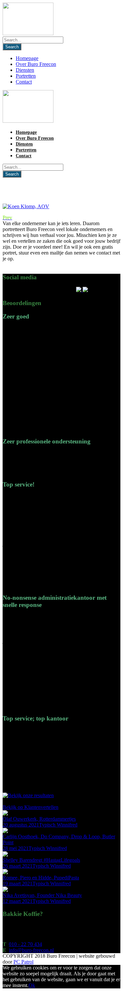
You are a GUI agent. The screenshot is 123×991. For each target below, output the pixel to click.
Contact (24, 82)
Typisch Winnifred (58, 825)
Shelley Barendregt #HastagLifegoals (41, 860)
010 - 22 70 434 (25, 944)
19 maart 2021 (17, 883)
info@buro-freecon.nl (31, 950)
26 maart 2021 (17, 866)
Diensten (25, 70)
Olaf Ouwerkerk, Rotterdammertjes (39, 819)
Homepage (27, 58)
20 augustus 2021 (21, 825)
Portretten (26, 76)
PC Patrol (23, 962)
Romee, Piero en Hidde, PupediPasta (41, 877)
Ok (32, 985)
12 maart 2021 (17, 901)
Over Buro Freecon (36, 64)
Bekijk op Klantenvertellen (30, 807)
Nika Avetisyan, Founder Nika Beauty (42, 895)
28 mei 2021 (16, 848)
